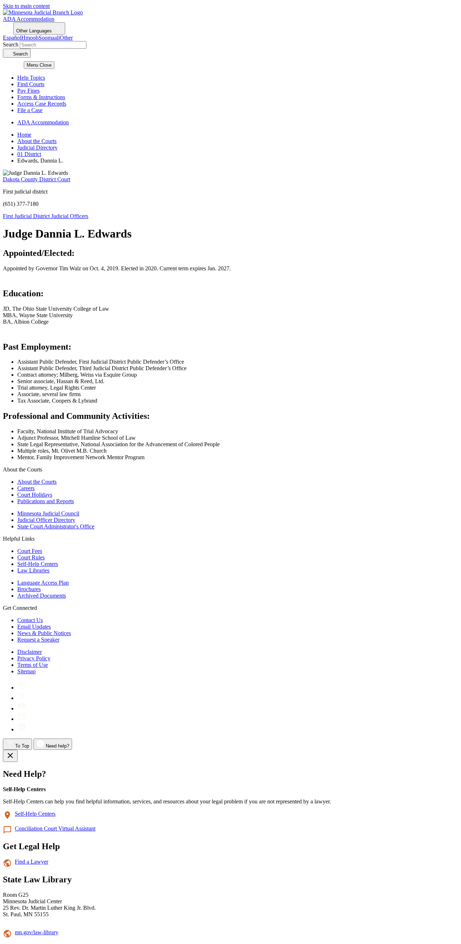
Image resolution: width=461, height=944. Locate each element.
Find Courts (30, 84)
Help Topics (31, 78)
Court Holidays (34, 495)
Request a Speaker (38, 640)
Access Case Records (41, 104)
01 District (29, 154)
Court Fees (29, 551)
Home (24, 135)
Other (66, 38)
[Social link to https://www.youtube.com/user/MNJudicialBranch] (21, 708)
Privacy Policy (33, 658)
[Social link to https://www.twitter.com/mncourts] (21, 698)
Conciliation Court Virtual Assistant (55, 828)
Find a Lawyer (31, 862)
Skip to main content (26, 6)
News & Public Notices (44, 633)
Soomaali (49, 38)
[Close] (10, 756)
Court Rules (31, 557)
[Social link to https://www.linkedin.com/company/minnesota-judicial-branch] (21, 729)
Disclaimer (29, 652)
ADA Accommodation (28, 19)
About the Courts (37, 141)
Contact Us (30, 620)
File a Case (29, 110)
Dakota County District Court (36, 179)
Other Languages (34, 31)
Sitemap (26, 671)
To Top (21, 746)
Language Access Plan (43, 583)
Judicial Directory (37, 148)
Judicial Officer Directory (46, 520)
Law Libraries (33, 570)
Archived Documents (41, 596)
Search (10, 44)
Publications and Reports (45, 501)
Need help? (56, 746)
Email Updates (34, 627)
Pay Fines (28, 91)
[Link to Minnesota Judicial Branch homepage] (43, 12)
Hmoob (30, 38)
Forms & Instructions (41, 97)
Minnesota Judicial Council (48, 513)
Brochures (29, 589)
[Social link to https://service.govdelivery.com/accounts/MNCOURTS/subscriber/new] (21, 719)
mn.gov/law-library (36, 932)
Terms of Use (32, 665)
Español (12, 38)
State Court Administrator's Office (55, 526)
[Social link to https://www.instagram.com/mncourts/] (21, 687)
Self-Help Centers (37, 564)
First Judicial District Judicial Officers (45, 216)
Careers (26, 488)
